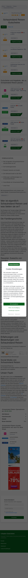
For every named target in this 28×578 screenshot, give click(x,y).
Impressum (17, 314)
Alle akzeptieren (14, 304)
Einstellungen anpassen (14, 310)
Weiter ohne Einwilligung (14, 307)
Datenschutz (11, 314)
